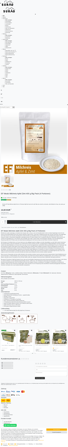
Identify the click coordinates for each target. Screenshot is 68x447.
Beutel (6, 58)
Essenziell (5, 443)
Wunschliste (4, 217)
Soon (4, 85)
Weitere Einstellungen (13, 445)
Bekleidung (7, 38)
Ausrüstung (5, 18)
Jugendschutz (6, 416)
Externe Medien (39, 443)
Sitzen (6, 74)
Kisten (6, 60)
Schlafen (4, 65)
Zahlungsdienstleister (21, 443)
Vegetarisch (7, 44)
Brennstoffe (7, 81)
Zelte (6, 76)
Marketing (31, 443)
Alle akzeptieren (56, 429)
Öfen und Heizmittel (9, 83)
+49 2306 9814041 (8, 421)
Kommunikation (8, 22)
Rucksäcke (7, 63)
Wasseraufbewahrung (9, 54)
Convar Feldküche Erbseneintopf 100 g (42, 345)
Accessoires (7, 36)
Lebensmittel (5, 39)
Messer (6, 25)
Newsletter (6, 407)
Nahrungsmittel (8, 42)
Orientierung (8, 26)
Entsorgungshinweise (8, 414)
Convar (21, 259)
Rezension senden (40, 378)
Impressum (3, 440)
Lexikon (5, 406)
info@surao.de (7, 423)
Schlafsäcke (7, 72)
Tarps (6, 75)
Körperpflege (8, 21)
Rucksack (5, 56)
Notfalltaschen (8, 61)
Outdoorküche (8, 47)
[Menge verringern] (5, 223)
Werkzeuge (7, 32)
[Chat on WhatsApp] (10, 425)
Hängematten (8, 68)
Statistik (12, 443)
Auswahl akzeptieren (56, 432)
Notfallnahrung (42, 234)
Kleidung (4, 33)
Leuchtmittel (7, 24)
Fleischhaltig (8, 43)
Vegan (6, 46)
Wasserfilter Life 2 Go (10, 50)
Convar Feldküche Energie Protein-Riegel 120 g (25, 346)
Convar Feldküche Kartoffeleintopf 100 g (59, 345)
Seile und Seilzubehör (9, 28)
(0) (10, 189)
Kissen (6, 71)
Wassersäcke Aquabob (10, 51)
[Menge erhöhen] (5, 221)
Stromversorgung (9, 31)
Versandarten (6, 411)
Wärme (4, 78)
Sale (4, 86)
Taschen (7, 64)
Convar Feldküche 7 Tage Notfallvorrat (8, 345)
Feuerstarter (8, 82)
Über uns (6, 404)
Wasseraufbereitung (9, 53)
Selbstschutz (8, 29)
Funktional (5, 445)
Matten (6, 70)
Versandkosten (23, 227)
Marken (4, 17)
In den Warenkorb (36, 221)
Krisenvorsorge (37, 239)
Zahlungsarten (7, 413)
